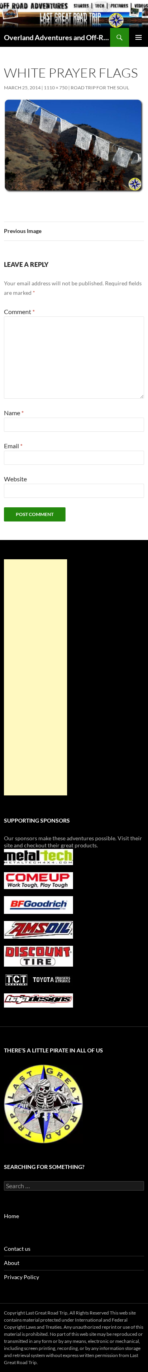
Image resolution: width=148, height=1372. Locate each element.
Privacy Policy (21, 1277)
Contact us (17, 1248)
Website (15, 479)
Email (13, 445)
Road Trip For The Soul (100, 88)
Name (14, 412)
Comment (19, 311)
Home (11, 1216)
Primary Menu (138, 37)
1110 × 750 (55, 88)
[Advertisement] (35, 677)
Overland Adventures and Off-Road (57, 37)
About (11, 1262)
